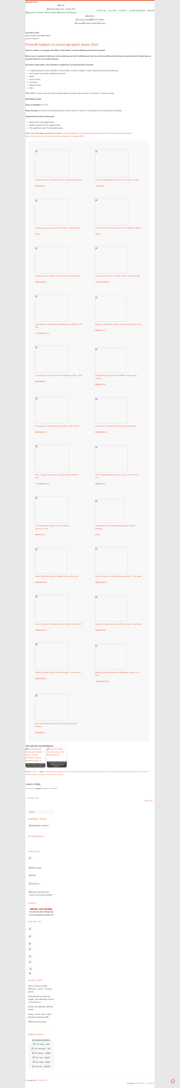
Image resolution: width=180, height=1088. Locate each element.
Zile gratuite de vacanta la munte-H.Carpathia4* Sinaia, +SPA (58, 375)
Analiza (151, 10)
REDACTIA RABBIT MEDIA (40, 36)
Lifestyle (101, 10)
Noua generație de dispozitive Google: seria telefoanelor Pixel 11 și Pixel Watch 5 (41, 999)
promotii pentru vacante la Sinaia (128, 771)
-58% (102, 681)
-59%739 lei (100, 186)
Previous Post (31, 798)
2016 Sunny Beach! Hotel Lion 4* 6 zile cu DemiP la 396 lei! (118, 228)
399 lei (100, 484)
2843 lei (41, 432)
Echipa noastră (137, 10)
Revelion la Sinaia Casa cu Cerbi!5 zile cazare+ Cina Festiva (118, 624)
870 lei (101, 630)
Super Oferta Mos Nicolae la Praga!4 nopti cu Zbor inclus (57, 576)
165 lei (38, 234)
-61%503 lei (103, 282)
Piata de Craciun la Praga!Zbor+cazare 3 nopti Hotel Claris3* (58, 624)
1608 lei (41, 582)
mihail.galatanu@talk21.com (44, 915)
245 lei (100, 330)
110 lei (98, 535)
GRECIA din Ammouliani (37, 1022)
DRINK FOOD (42, 1080)
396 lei (98, 234)
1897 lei (101, 582)
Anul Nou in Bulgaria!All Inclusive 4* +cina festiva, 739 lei (117, 180)
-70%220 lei (42, 484)
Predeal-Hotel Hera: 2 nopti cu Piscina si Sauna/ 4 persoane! (58, 180)
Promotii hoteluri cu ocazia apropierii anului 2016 (83, 771)
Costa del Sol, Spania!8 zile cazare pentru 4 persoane (115, 426)
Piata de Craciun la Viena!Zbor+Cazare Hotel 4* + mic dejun (118, 576)
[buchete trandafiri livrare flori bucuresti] (41, 897)
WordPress (151, 1083)
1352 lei (41, 630)
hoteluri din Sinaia (50, 771)
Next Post (150, 801)
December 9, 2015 (32, 33)
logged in (39, 788)
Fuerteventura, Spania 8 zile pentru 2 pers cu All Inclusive (57, 426)
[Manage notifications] (173, 1081)
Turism (34, 771)
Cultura (112, 10)
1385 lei (41, 282)
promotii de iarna (62, 771)
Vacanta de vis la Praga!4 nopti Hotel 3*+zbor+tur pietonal (57, 276)
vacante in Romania (38, 774)
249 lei (40, 186)
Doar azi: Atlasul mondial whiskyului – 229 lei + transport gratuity (40, 989)
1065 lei (41, 679)
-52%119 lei (42, 333)
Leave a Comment (32, 39)
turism (141, 771)
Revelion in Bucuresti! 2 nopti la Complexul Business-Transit (118, 324)
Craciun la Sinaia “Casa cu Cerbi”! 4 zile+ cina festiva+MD (117, 276)
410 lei (40, 535)
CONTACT (123, 10)
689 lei (41, 382)
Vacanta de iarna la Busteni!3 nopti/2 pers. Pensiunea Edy (57, 228)
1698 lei (101, 432)
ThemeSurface (140, 1083)
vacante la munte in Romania (54, 774)
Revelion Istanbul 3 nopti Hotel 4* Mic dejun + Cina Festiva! (58, 672)
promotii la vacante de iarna (108, 771)
